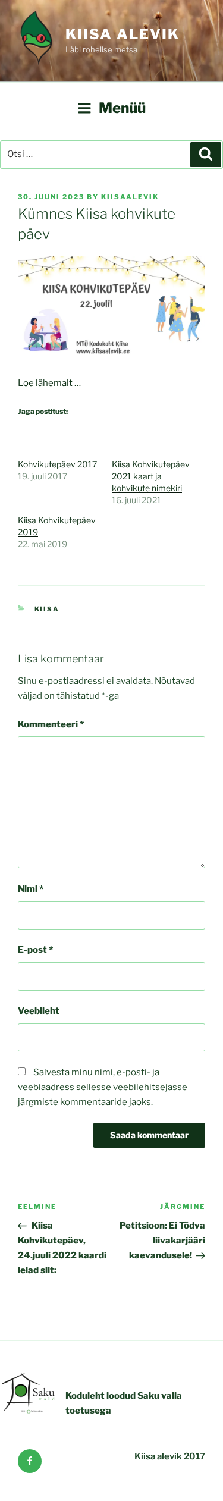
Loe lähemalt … (49, 383)
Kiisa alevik (122, 34)
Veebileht (38, 1011)
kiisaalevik (130, 197)
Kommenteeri (51, 724)
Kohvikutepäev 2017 (57, 464)
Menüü (122, 108)
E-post (35, 949)
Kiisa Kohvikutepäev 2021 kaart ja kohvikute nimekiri (151, 476)
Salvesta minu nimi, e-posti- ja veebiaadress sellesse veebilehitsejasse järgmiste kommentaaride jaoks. (102, 1087)
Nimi (30, 889)
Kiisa (47, 609)
